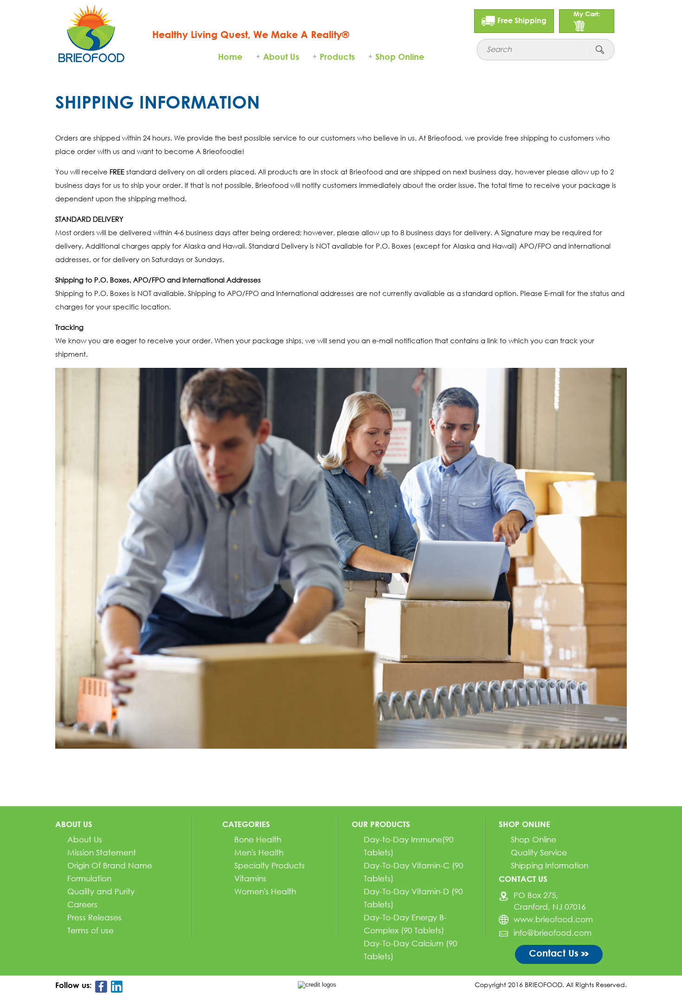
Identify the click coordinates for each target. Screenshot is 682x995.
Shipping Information (549, 865)
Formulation (89, 878)
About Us (281, 56)
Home (230, 56)
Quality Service (539, 852)
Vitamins (250, 878)
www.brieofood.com (553, 919)
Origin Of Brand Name (109, 865)
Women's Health (265, 891)
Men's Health (258, 852)
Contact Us (554, 952)
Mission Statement (101, 852)
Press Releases (94, 917)
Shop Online (400, 56)
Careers (82, 904)
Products (337, 56)
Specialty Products (269, 865)
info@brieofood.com (553, 932)
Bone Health (257, 839)
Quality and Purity (101, 891)
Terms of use (90, 930)
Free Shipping (522, 20)
